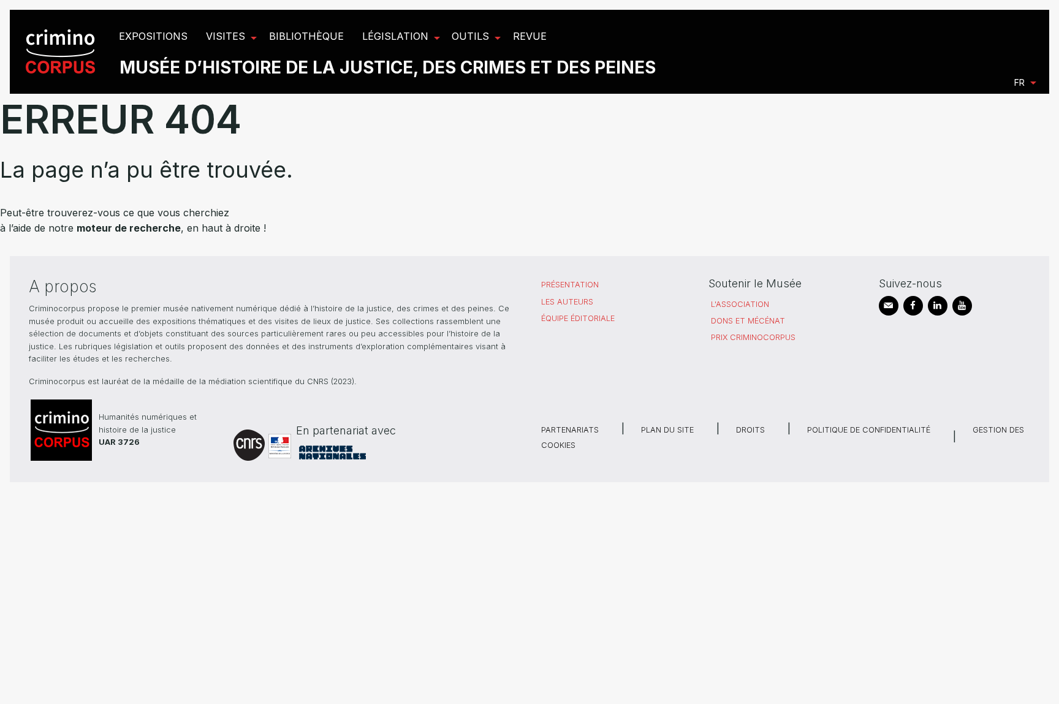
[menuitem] (62, 52)
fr (1019, 82)
